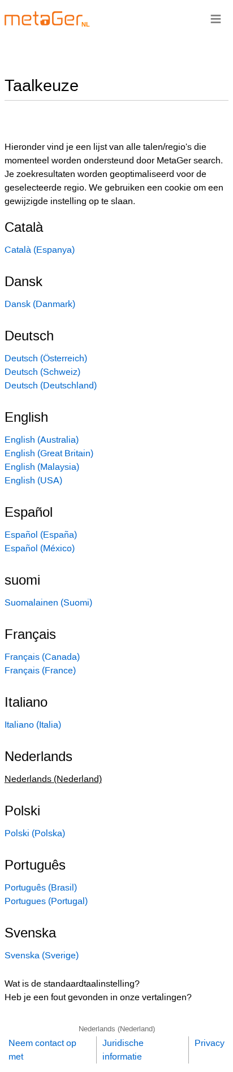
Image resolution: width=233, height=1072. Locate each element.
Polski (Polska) (35, 833)
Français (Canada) (42, 657)
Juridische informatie (123, 1049)
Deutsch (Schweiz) (42, 372)
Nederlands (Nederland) (117, 1029)
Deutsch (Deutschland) (51, 385)
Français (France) (40, 670)
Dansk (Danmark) (40, 304)
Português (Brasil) (41, 887)
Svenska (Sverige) (42, 955)
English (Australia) (42, 439)
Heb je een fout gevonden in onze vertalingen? (98, 997)
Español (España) (41, 534)
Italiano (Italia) (33, 724)
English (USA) (33, 480)
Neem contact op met (42, 1049)
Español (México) (40, 548)
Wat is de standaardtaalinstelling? (72, 983)
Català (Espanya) (40, 249)
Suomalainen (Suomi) (48, 602)
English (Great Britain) (49, 453)
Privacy (210, 1043)
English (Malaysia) (42, 467)
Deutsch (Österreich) (46, 358)
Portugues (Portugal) (46, 901)
